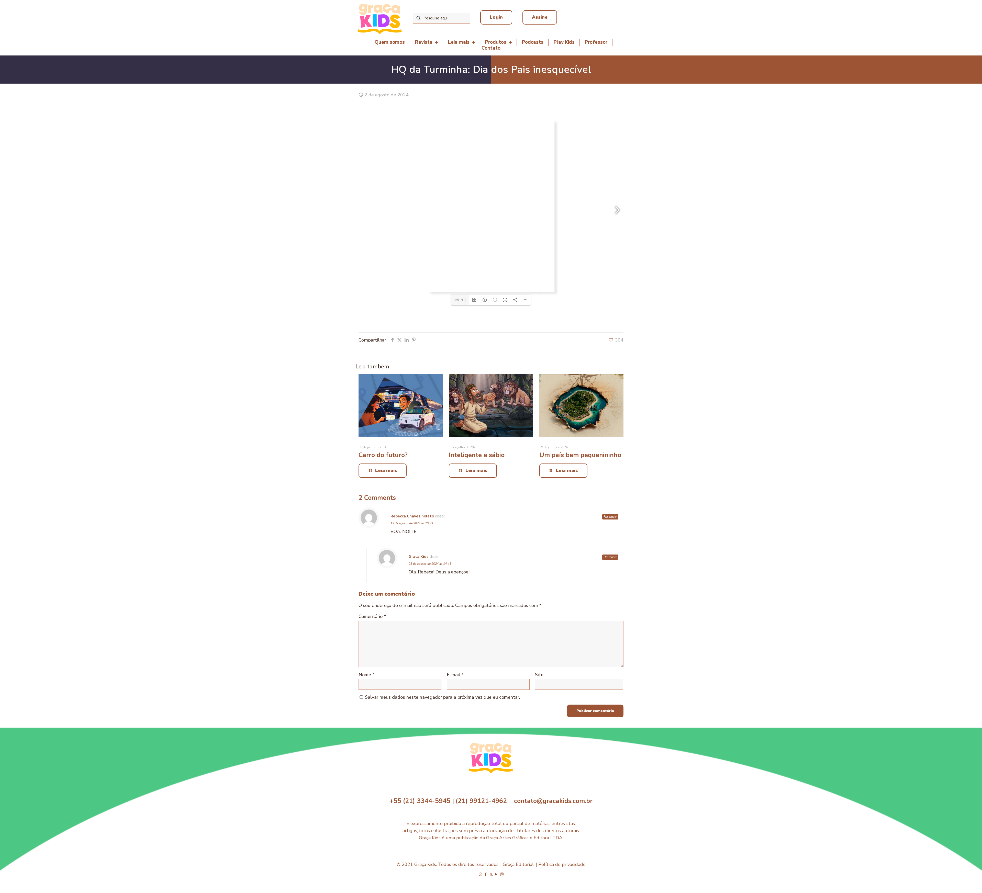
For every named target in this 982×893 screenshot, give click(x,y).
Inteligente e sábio (477, 455)
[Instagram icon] (502, 874)
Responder (610, 517)
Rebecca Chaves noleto (412, 516)
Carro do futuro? (383, 455)
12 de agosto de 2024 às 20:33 (411, 523)
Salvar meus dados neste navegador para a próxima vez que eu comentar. (442, 697)
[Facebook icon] (486, 874)
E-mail (455, 675)
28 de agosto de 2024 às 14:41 (430, 564)
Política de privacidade (562, 864)
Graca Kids (419, 556)
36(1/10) (460, 300)
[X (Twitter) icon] (491, 874)
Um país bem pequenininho (580, 455)
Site (539, 675)
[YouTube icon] (496, 874)
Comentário (372, 616)
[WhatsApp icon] (480, 874)
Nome (367, 675)
